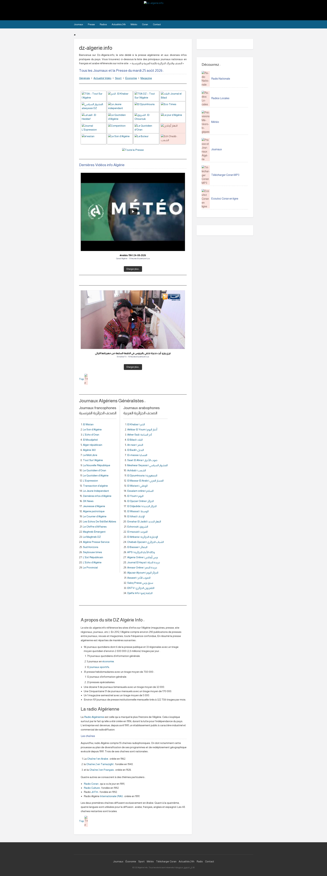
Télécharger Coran (166, 861)
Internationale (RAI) (111, 796)
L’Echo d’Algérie (92, 562)
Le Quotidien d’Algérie (95, 475)
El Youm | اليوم (135, 495)
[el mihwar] (146, 106)
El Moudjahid (90, 439)
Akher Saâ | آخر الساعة (139, 434)
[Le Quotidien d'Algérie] (120, 117)
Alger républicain (92, 444)
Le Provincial (90, 567)
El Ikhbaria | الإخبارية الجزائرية (142, 536)
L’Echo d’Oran (91, 434)
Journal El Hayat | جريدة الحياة (143, 562)
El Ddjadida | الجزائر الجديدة (142, 506)
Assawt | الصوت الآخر (138, 577)
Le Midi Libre (90, 455)
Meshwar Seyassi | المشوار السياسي (147, 465)
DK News (88, 501)
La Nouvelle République (96, 465)
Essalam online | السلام (140, 490)
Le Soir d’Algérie (92, 429)
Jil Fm (94, 791)
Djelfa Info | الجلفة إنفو (139, 593)
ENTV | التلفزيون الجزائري (140, 587)
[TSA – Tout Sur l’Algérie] (93, 95)
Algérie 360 (89, 449)
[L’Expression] (93, 127)
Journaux (78, 24)
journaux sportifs (99, 667)
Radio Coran (91, 783)
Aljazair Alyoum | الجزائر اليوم (142, 572)
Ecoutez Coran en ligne (224, 198)
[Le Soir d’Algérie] (120, 138)
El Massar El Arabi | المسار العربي (145, 480)
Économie (131, 78)
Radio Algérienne (94, 716)
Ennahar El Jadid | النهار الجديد (144, 521)
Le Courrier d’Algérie (94, 516)
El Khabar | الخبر (136, 424)
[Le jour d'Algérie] (172, 117)
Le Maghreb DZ (92, 536)
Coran (145, 24)
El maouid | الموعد (137, 531)
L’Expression (90, 480)
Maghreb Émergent (94, 531)
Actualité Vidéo (102, 78)
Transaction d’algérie (95, 485)
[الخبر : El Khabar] (120, 95)
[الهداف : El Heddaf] (93, 117)
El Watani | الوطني (137, 485)
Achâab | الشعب (136, 470)
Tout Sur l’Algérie (93, 460)
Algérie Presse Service (96, 541)
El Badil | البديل (135, 449)
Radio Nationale (220, 78)
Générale (84, 78)
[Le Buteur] (146, 138)
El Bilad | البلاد (135, 439)
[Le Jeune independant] (120, 106)
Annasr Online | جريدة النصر (142, 567)
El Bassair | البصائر (137, 547)
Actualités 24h (119, 24)
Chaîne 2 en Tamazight (100, 764)
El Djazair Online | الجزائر (140, 501)
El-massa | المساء (137, 455)
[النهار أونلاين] (172, 127)
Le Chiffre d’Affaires (95, 526)
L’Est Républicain (93, 557)
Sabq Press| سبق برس (140, 582)
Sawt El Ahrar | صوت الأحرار (142, 460)
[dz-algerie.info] (161, 9)
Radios (103, 24)
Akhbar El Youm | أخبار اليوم (142, 429)
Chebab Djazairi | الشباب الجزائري (145, 541)
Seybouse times (92, 552)
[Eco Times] (172, 106)
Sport (118, 78)
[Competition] (120, 127)
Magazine (146, 78)
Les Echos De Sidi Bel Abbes (99, 521)
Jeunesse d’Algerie (94, 506)
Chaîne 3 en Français (101, 769)
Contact (157, 24)
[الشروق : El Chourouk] (146, 117)
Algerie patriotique (94, 511)
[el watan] (93, 138)
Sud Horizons (90, 547)
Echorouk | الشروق (137, 526)
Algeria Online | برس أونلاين (142, 557)
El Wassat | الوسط (138, 511)
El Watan (88, 424)
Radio (200, 861)
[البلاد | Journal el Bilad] (172, 95)
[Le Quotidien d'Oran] (146, 127)
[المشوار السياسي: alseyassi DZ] (93, 106)
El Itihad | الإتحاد (136, 516)
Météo (134, 24)
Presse (91, 24)
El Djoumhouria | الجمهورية (142, 475)
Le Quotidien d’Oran (94, 470)
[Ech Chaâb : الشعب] (172, 138)
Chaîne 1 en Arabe (97, 758)
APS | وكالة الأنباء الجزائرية (141, 552)
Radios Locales (220, 98)
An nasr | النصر (135, 444)
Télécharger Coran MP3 (225, 174)
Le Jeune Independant (96, 490)
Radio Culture (92, 787)
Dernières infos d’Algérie (97, 495)
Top (81, 379)
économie (108, 661)
